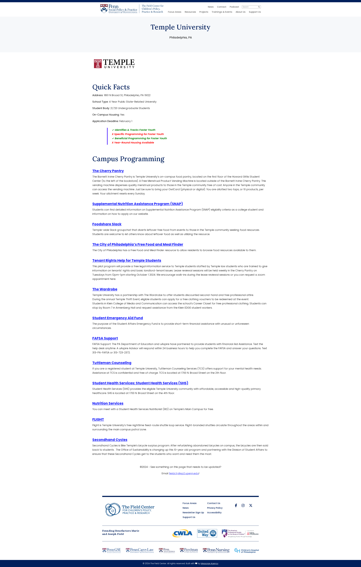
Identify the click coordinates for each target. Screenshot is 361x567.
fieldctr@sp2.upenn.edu (184, 473)
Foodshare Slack (106, 224)
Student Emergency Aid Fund (117, 318)
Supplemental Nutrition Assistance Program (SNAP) (137, 203)
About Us (241, 11)
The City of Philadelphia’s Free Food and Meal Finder (137, 244)
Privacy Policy (215, 508)
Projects (203, 11)
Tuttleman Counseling (111, 362)
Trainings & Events (222, 11)
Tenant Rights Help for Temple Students (126, 260)
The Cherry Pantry (108, 171)
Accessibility (214, 512)
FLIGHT (98, 419)
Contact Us (213, 503)
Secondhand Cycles (109, 439)
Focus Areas (174, 11)
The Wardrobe (104, 289)
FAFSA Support (105, 338)
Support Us (255, 11)
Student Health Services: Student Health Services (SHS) (140, 383)
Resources (190, 11)
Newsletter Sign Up (193, 512)
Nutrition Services (107, 403)
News (186, 508)
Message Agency (209, 563)
